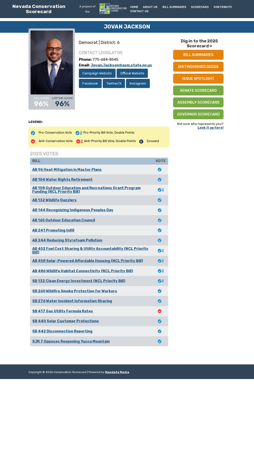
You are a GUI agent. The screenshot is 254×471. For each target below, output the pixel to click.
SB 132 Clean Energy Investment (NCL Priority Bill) (78, 281)
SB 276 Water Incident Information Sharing (72, 301)
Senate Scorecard (198, 90)
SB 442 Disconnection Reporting (62, 331)
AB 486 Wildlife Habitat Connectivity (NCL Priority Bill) (82, 271)
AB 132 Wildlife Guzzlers (54, 200)
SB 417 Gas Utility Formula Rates (62, 311)
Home (134, 7)
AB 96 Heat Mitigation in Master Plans (67, 169)
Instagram (138, 83)
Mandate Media (117, 372)
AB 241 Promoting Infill (53, 230)
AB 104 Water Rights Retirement (62, 179)
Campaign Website (97, 73)
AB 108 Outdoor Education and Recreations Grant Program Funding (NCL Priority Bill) (86, 190)
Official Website (132, 73)
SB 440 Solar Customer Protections (65, 321)
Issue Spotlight (198, 78)
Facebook (90, 83)
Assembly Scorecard (198, 102)
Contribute (223, 7)
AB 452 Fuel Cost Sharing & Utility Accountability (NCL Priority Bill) (90, 250)
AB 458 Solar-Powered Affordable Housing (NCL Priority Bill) (87, 261)
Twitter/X (114, 83)
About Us (150, 7)
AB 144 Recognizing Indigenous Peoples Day (72, 210)
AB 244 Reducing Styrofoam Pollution (67, 240)
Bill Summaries (174, 7)
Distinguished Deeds (198, 66)
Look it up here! (210, 127)
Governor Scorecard (198, 114)
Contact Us (139, 11)
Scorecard (200, 7)
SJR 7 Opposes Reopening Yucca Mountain (71, 341)
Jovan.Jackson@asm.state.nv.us (121, 65)
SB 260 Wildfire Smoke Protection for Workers (74, 291)
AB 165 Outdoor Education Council (63, 220)
